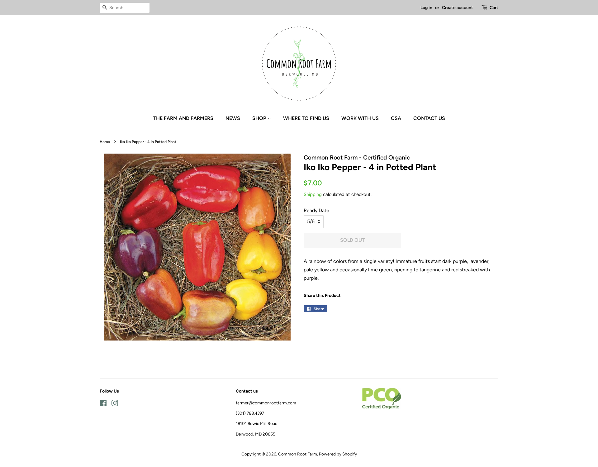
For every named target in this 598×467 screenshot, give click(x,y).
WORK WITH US (360, 118)
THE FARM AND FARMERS (183, 118)
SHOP (260, 118)
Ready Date (316, 210)
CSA (396, 118)
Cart (494, 7)
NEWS (232, 118)
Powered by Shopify (338, 453)
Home (105, 142)
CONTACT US (429, 118)
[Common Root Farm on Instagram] (114, 404)
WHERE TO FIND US (306, 118)
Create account (457, 7)
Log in (426, 7)
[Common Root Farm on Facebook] (103, 404)
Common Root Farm (297, 453)
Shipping (313, 194)
